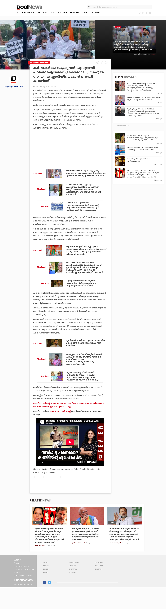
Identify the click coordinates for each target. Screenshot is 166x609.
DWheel (46, 566)
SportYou (73, 569)
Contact (18, 572)
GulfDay (72, 572)
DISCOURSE (62, 12)
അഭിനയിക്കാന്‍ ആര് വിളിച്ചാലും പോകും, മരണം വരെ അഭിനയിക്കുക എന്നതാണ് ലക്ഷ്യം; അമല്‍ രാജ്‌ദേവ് (85, 173)
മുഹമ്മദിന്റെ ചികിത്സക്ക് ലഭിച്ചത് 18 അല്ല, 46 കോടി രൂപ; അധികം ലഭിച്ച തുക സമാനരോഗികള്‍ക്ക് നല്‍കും (83, 376)
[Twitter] (139, 12)
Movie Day (99, 566)
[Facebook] (136, 12)
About (17, 560)
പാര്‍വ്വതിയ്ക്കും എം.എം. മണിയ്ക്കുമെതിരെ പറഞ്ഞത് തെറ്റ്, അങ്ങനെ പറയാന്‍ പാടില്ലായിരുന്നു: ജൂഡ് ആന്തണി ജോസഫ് (83, 190)
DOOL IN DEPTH (28, 12)
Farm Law (39, 477)
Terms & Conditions (24, 569)
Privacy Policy (21, 566)
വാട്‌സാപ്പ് (66, 411)
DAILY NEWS (42, 12)
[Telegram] (146, 12)
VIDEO (52, 12)
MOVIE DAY (74, 12)
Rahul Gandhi (66, 477)
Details (46, 572)
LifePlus (72, 566)
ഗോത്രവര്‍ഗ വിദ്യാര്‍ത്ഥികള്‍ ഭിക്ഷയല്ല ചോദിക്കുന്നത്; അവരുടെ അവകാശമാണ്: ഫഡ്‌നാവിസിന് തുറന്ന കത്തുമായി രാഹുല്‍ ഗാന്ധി (124, 534)
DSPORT (85, 12)
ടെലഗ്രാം (54, 411)
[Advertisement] (70, 155)
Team (16, 563)
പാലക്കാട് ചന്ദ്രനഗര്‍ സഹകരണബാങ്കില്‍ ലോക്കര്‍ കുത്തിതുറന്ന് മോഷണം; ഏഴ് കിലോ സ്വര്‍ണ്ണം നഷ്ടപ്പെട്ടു (83, 206)
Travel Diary (74, 562)
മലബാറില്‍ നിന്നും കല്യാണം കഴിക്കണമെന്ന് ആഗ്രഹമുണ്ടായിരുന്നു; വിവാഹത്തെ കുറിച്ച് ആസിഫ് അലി (142, 138)
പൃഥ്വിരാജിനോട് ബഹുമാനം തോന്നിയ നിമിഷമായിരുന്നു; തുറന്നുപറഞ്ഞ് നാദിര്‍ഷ (82, 283)
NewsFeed (99, 569)
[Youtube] (150, 12)
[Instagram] (143, 12)
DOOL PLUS (96, 12)
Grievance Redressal (24, 575)
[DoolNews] (28, 7)
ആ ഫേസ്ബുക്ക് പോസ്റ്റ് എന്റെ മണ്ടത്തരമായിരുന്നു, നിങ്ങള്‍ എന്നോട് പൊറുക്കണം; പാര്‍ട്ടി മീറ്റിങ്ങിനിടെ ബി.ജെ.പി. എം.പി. (86, 251)
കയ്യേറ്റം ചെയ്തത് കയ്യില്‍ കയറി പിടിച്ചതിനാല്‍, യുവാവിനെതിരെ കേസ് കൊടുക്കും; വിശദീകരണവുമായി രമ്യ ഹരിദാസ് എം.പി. (84, 359)
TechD (45, 562)
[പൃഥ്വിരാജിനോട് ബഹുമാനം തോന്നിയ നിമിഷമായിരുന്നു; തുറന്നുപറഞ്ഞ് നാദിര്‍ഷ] (57, 283)
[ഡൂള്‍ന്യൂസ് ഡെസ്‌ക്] (14, 79)
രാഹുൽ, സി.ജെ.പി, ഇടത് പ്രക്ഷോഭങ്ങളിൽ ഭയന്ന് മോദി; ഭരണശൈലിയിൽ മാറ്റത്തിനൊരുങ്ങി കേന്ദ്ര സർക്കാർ (85, 534)
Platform (99, 562)
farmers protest (52, 477)
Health (46, 569)
